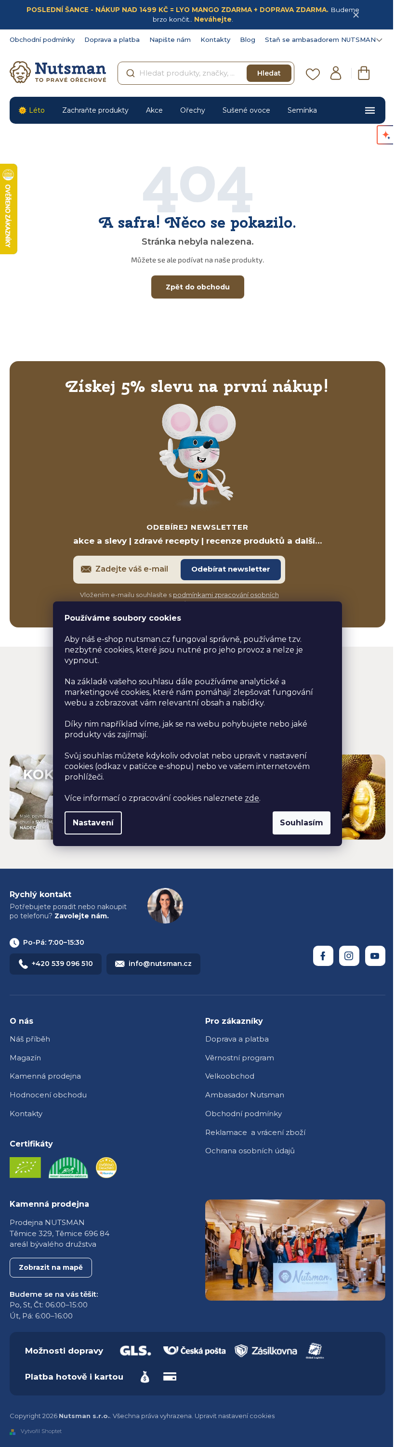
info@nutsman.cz (160, 963)
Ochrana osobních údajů (250, 1150)
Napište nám (170, 39)
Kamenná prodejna (45, 1076)
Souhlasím (301, 822)
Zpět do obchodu (198, 287)
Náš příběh (30, 1038)
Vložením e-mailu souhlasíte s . (179, 599)
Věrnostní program (239, 1057)
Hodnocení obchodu (48, 1094)
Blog (247, 39)
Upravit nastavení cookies (235, 1416)
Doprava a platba (112, 39)
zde (252, 798)
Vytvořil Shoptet (41, 1431)
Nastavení (93, 822)
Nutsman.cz (323, 956)
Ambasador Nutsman (244, 1094)
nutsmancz (349, 956)
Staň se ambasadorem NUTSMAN (320, 39)
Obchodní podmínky (42, 39)
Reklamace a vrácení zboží (255, 1132)
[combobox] (206, 73)
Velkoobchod (229, 1076)
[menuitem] (32, 110)
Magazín (25, 1057)
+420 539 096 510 (62, 963)
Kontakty (215, 39)
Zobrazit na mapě (51, 1267)
